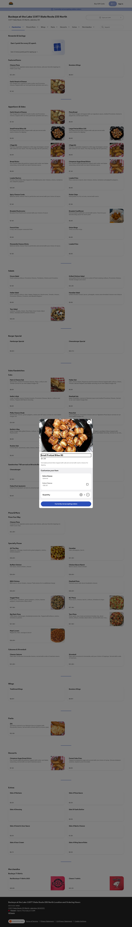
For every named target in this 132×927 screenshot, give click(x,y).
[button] (66, 435)
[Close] (89, 422)
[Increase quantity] (88, 494)
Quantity (46, 495)
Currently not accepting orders (66, 504)
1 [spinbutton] (84, 495)
